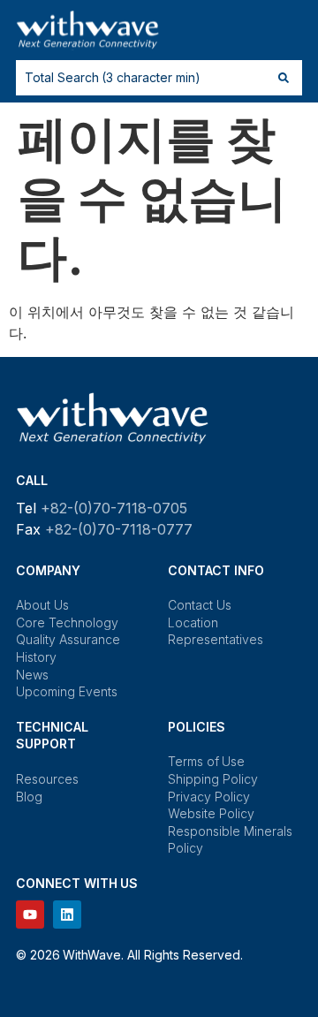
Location (193, 622)
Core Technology (67, 622)
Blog (29, 796)
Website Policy (211, 813)
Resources (47, 778)
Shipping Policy (213, 778)
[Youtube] (30, 914)
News (32, 674)
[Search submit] (283, 78)
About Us (42, 604)
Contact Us (199, 604)
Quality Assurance (68, 639)
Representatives (215, 639)
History (36, 656)
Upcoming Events (66, 691)
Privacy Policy (209, 796)
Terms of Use (206, 761)
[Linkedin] (67, 914)
